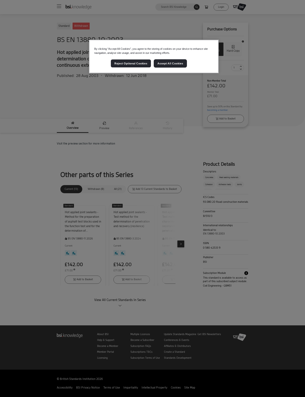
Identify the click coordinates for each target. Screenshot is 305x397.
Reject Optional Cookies (130, 63)
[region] (154, 56)
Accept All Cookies (170, 63)
